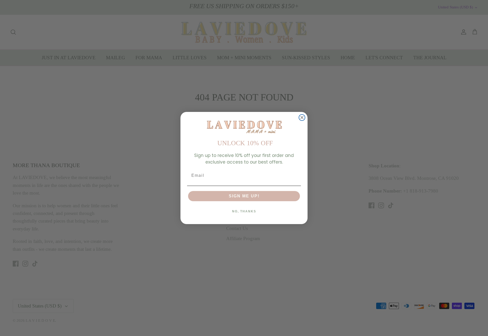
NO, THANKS (244, 211)
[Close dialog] (302, 117)
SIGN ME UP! (244, 196)
